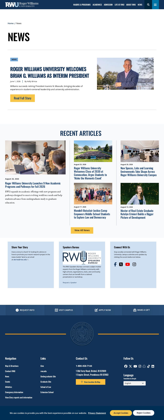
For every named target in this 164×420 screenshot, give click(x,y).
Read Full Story (22, 98)
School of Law (45, 386)
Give (42, 365)
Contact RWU (10, 371)
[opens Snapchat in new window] (144, 366)
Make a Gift (143, 310)
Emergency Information (14, 392)
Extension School (46, 392)
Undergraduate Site (48, 376)
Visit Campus (66, 310)
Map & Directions (11, 365)
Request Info (27, 310)
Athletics (8, 386)
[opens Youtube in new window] (127, 264)
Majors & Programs (82, 4)
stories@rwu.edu (20, 260)
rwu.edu (43, 371)
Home (10, 23)
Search (148, 4)
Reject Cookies (144, 412)
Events (7, 381)
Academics (97, 4)
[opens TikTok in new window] (148, 366)
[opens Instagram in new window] (134, 264)
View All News (82, 230)
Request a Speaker (70, 282)
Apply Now (105, 310)
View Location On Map (92, 382)
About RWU (131, 4)
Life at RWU (119, 4)
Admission (108, 4)
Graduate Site (45, 381)
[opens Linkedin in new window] (152, 366)
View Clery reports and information (18, 397)
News (140, 4)
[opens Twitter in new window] (121, 264)
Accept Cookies (121, 413)
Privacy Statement (97, 413)
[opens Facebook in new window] (115, 264)
